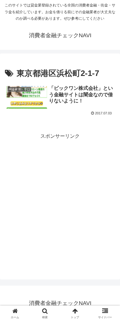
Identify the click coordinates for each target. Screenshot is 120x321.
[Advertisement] (60, 201)
